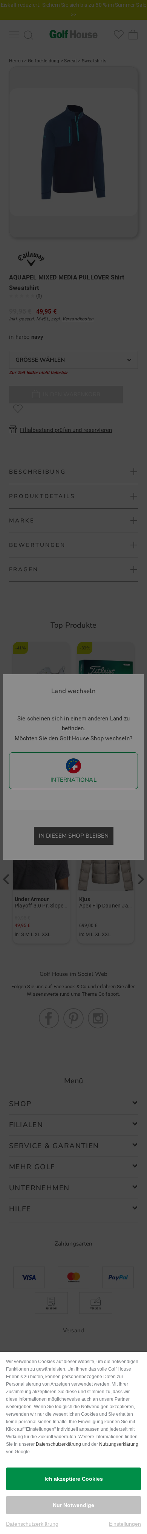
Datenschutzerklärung (58, 1444)
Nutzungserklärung (118, 1444)
